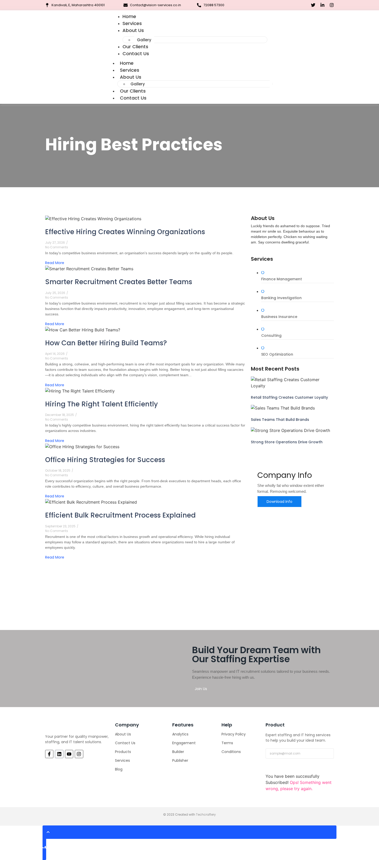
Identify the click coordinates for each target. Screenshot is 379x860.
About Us (133, 30)
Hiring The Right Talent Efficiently (101, 404)
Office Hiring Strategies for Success (105, 459)
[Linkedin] (59, 754)
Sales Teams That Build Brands (280, 419)
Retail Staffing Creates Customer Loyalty (289, 397)
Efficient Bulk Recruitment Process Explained (120, 515)
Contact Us (135, 53)
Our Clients (133, 91)
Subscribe (278, 767)
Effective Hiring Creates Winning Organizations (125, 231)
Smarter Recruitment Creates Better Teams (118, 281)
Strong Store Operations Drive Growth (287, 442)
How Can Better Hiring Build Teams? (106, 343)
